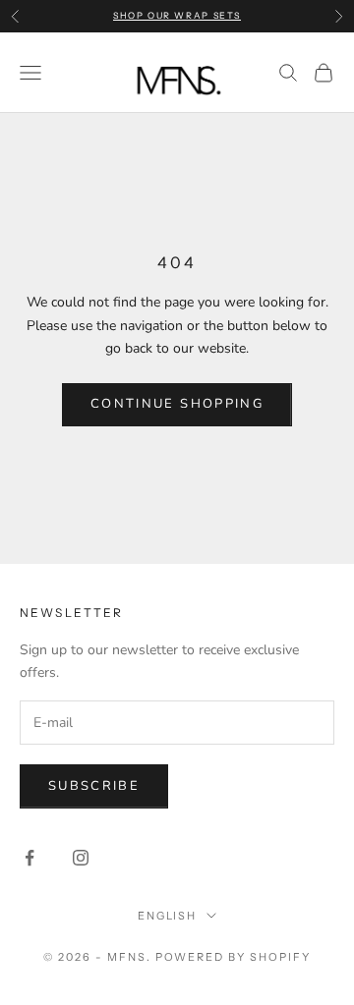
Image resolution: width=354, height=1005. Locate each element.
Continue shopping (177, 404)
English (168, 915)
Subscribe (94, 786)
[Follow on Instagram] (80, 857)
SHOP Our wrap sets (177, 15)
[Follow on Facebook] (29, 857)
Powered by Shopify (233, 957)
